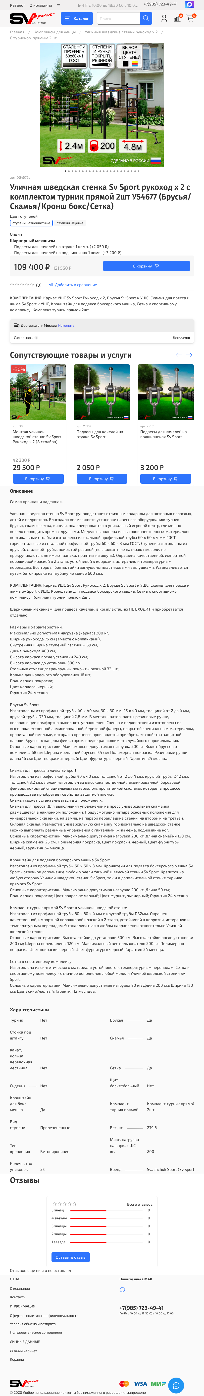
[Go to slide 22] (138, 171)
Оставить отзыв (71, 1257)
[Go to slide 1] (65, 171)
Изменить (66, 325)
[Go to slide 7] (86, 171)
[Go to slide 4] (76, 171)
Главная (17, 31)
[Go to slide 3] (72, 171)
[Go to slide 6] (83, 171)
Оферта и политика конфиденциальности (44, 1315)
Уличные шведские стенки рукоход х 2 (121, 31)
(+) (61, 246)
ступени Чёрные (70, 223)
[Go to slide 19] (128, 171)
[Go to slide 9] (93, 171)
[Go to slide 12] (103, 171)
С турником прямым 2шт (33, 37)
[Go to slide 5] (79, 171)
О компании (41, 5)
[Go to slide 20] (131, 171)
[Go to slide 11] (100, 171)
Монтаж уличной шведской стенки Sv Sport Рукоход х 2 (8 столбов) (37, 436)
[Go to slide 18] (124, 171)
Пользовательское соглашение (36, 1332)
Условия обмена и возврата (33, 1324)
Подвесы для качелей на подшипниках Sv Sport (163, 434)
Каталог (17, 5)
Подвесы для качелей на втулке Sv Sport (100, 434)
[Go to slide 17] (121, 171)
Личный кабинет (23, 1351)
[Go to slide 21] (135, 171)
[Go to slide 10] (97, 171)
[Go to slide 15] (114, 171)
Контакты (18, 1297)
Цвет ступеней (24, 216)
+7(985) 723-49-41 (160, 3)
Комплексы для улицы (55, 31)
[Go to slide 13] (107, 171)
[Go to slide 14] (110, 171)
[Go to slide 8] (90, 171)
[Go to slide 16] (117, 171)
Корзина (17, 1359)
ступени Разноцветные (31, 223)
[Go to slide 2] (69, 171)
